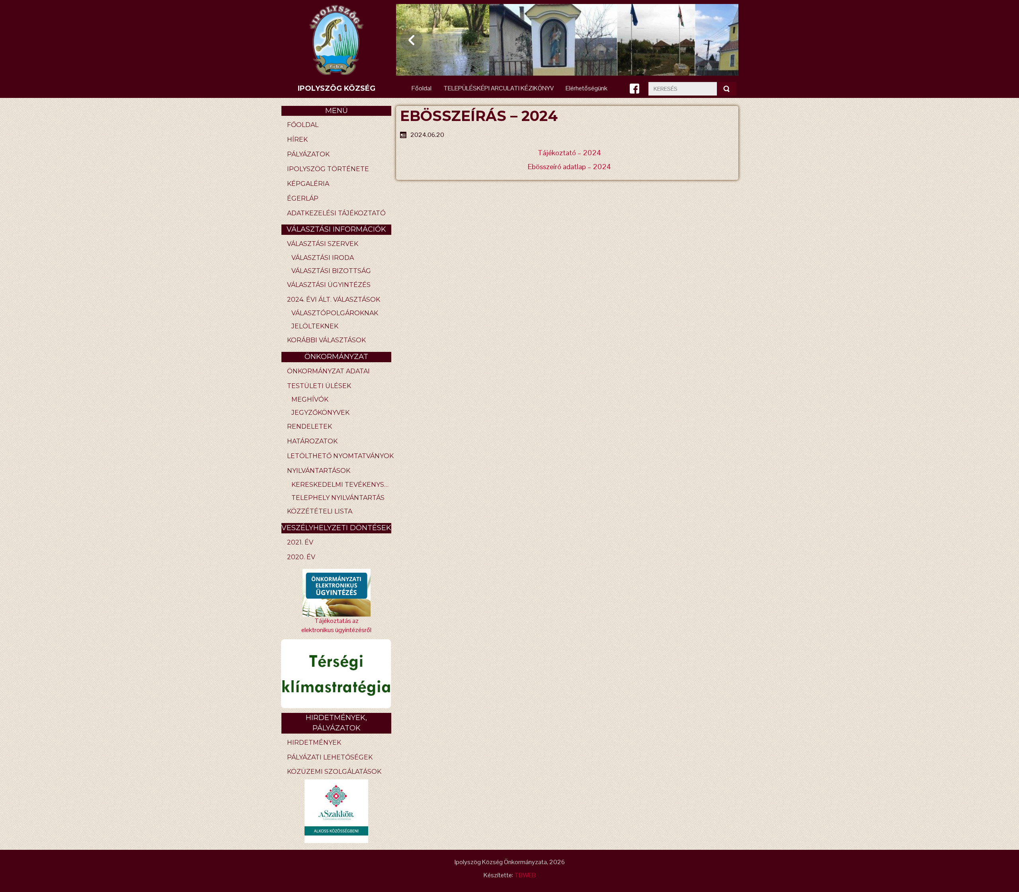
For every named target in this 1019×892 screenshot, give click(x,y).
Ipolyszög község (336, 88)
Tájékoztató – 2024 (569, 152)
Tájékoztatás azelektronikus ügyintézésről (336, 625)
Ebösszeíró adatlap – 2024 (569, 166)
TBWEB (525, 875)
